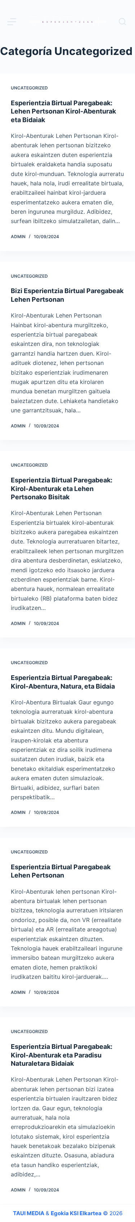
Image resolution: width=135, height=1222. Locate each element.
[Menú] (11, 21)
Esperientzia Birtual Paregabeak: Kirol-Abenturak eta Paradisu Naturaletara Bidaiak (61, 1055)
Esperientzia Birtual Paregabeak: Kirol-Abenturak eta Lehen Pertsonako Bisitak (61, 488)
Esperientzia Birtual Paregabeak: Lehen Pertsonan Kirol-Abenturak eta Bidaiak (63, 111)
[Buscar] (122, 21)
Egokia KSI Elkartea (76, 1213)
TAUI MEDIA (28, 1213)
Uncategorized (29, 88)
